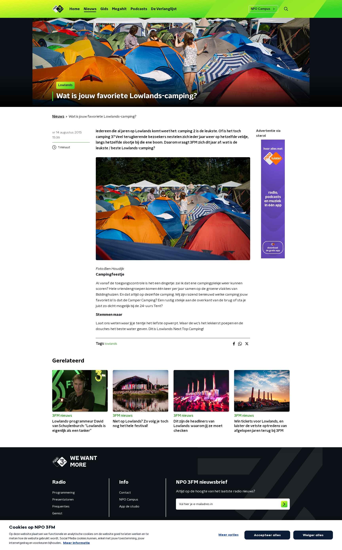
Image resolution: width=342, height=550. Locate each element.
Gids (104, 9)
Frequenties (60, 506)
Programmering (63, 492)
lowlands (111, 343)
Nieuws (90, 9)
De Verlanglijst (164, 9)
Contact (125, 492)
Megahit (119, 9)
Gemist (57, 513)
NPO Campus (260, 8)
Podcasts (139, 9)
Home (74, 9)
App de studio (129, 506)
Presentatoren (63, 499)
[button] (286, 9)
